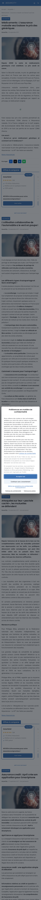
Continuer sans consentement (20, 481)
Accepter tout (20, 476)
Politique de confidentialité (13, 491)
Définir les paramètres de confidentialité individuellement (20, 486)
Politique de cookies (30, 491)
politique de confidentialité (27, 453)
